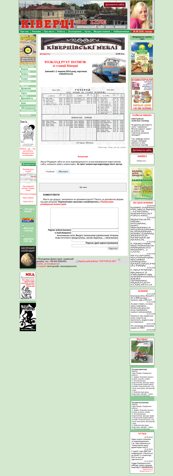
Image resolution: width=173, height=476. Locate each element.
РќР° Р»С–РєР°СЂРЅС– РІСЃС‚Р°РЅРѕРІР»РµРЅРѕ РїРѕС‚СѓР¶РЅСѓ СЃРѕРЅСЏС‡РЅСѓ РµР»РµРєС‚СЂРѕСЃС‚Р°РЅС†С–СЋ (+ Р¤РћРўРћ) (145, 261)
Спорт (24, 79)
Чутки (87, 31)
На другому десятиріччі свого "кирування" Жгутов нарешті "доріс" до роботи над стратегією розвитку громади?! (141, 130)
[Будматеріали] (142, 110)
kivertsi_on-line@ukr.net (47, 264)
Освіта (24, 74)
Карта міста (28, 202)
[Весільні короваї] (142, 200)
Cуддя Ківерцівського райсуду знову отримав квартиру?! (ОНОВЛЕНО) (142, 465)
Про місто (49, 31)
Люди (24, 96)
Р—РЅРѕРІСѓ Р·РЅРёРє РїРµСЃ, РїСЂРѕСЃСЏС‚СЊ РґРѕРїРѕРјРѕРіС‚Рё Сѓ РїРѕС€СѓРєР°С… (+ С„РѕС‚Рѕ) (142, 248)
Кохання (25, 91)
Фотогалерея (28, 101)
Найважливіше (121, 31)
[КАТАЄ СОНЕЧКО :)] (142, 362)
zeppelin (42, 266)
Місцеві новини (102, 31)
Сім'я (24, 93)
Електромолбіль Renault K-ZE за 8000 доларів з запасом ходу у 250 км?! (142, 298)
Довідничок (28, 164)
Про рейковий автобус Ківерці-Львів (28, 188)
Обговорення (28, 108)
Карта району (28, 198)
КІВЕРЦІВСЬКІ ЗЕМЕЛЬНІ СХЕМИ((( (140, 120)
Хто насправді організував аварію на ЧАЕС (142, 327)
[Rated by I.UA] (124, 261)
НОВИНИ (143, 291)
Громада (25, 71)
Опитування (27, 110)
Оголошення (74, 31)
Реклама (36, 31)
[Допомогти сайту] (123, 7)
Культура (26, 81)
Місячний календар (28, 194)
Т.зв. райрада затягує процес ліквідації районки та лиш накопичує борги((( (140, 142)
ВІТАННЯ (26, 115)
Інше (23, 103)
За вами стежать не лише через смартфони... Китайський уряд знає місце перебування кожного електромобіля (142, 308)
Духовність (27, 98)
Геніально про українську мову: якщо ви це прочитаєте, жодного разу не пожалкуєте (142, 319)
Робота (61, 31)
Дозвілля (26, 88)
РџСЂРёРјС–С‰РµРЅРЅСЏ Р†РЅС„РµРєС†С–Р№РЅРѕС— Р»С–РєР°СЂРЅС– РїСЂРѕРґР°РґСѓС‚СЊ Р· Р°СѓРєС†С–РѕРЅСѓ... (143, 212)
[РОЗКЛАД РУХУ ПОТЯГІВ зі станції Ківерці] (83, 144)
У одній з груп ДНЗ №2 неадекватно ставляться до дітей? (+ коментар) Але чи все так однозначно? (142, 455)
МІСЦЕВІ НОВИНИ (143, 203)
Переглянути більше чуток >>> (146, 470)
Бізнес (24, 69)
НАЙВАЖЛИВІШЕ (142, 115)
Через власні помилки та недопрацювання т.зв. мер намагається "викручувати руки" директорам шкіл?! (141, 443)
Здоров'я (26, 76)
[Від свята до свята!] (28, 221)
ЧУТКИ (142, 434)
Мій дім (25, 86)
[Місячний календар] (28, 268)
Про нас (24, 31)
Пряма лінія (27, 67)
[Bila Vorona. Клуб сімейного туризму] (28, 331)
